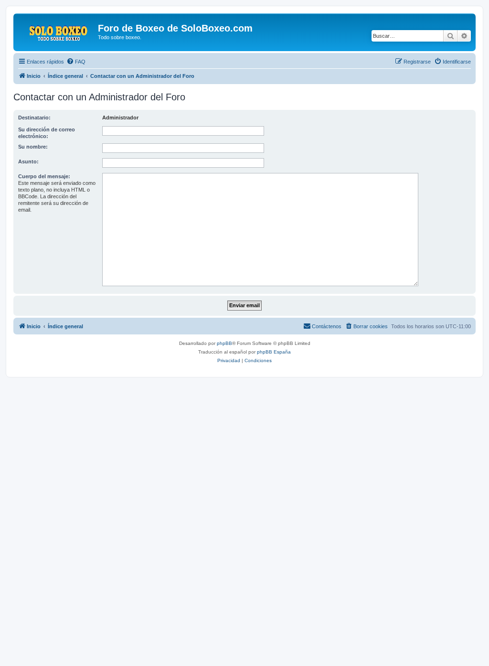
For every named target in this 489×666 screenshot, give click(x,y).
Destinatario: (34, 117)
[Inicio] (57, 31)
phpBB (224, 343)
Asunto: (28, 161)
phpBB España (274, 351)
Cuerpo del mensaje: (44, 176)
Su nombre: (33, 147)
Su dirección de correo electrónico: (46, 133)
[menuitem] (75, 61)
